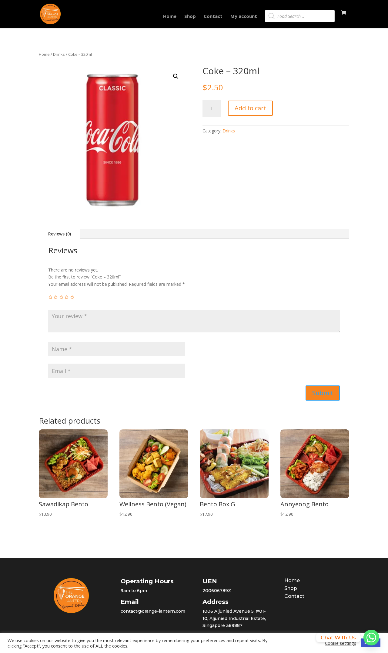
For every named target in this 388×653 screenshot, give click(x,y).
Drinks (59, 54)
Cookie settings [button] (340, 643)
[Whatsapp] (371, 637)
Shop (190, 16)
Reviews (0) (59, 234)
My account (243, 16)
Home (169, 16)
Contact (213, 16)
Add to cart (250, 108)
